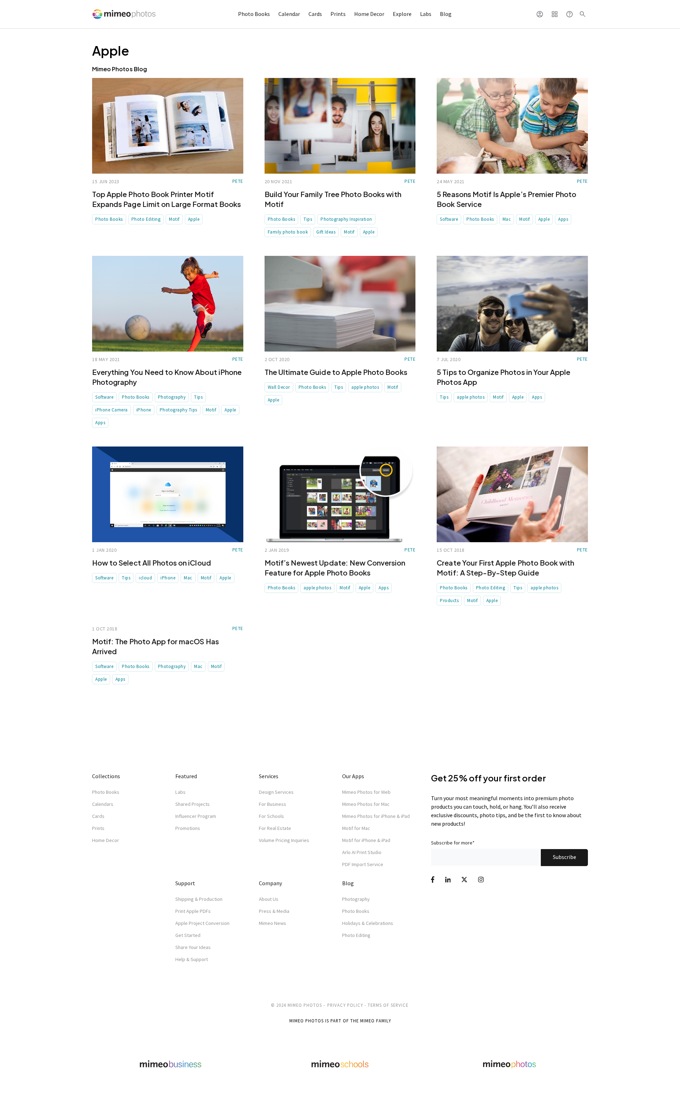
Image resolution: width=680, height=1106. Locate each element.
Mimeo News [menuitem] (272, 923)
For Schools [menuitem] (271, 816)
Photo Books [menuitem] (105, 792)
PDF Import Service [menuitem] (362, 864)
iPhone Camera (111, 410)
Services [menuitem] (268, 776)
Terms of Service (388, 1005)
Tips (308, 219)
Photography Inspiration (346, 219)
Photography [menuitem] (356, 899)
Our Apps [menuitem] (353, 776)
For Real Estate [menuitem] (275, 828)
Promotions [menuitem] (187, 828)
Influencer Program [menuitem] (195, 816)
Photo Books (254, 13)
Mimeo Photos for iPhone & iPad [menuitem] (376, 816)
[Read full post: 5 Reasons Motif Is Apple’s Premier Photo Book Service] (512, 126)
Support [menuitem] (185, 883)
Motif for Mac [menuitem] (356, 828)
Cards (315, 13)
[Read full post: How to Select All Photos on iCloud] (167, 494)
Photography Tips (178, 410)
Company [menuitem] (270, 883)
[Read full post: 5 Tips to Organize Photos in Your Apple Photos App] (512, 304)
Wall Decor (279, 387)
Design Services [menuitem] (276, 792)
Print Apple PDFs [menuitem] (193, 911)
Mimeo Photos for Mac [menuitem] (366, 804)
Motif (174, 219)
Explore (402, 13)
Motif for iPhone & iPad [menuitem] (366, 840)
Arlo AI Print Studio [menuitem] (361, 852)
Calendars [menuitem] (102, 804)
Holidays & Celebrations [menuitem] (367, 923)
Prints (338, 13)
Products (449, 600)
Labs (425, 13)
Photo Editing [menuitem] (356, 935)
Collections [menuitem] (106, 776)
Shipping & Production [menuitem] (198, 899)
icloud (145, 578)
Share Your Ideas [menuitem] (193, 947)
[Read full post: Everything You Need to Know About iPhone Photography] (167, 304)
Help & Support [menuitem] (191, 959)
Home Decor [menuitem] (105, 840)
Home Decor (369, 13)
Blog (446, 13)
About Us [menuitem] (268, 899)
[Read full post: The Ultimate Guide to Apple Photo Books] (340, 304)
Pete (237, 181)
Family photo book (288, 232)
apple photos (365, 387)
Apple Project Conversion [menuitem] (202, 923)
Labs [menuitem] (180, 792)
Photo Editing (146, 219)
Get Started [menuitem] (187, 935)
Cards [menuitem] (98, 816)
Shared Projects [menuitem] (192, 804)
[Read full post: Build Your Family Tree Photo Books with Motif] (340, 126)
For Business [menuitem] (272, 804)
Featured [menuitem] (186, 776)
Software (449, 219)
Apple (194, 219)
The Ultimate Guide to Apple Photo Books (336, 371)
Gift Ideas (325, 232)
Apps (563, 219)
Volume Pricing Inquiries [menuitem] (284, 840)
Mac (507, 219)
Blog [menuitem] (348, 883)
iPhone (143, 410)
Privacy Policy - (346, 1005)
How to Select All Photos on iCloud (151, 562)
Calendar (289, 13)
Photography (172, 397)
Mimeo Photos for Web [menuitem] (366, 792)
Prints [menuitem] (98, 828)
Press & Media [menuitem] (274, 911)
